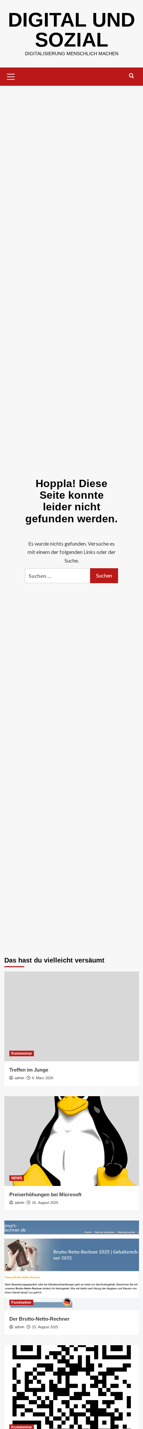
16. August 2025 (45, 1203)
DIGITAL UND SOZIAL (71, 30)
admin (19, 1078)
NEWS (16, 1178)
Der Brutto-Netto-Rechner (39, 1319)
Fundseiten (21, 1302)
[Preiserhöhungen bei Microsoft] (71, 1141)
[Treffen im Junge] (71, 1016)
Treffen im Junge (28, 1070)
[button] (11, 75)
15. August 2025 (45, 1327)
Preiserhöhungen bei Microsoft (45, 1194)
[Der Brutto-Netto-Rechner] (71, 1265)
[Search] (131, 76)
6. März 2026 (42, 1078)
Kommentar (21, 1053)
